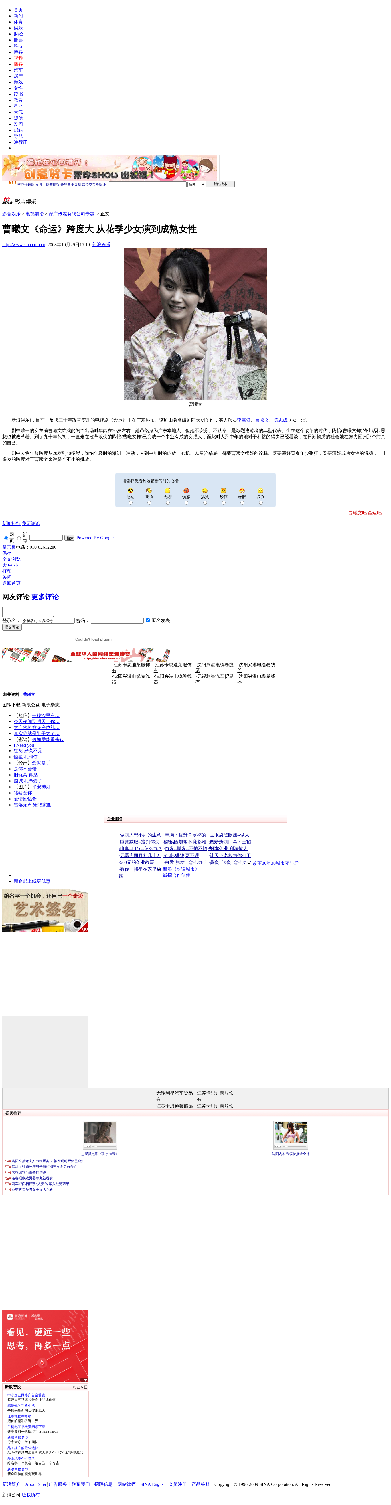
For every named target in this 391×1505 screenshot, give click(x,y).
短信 (18, 118)
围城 (18, 780)
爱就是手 (41, 762)
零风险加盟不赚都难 (185, 841)
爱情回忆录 (25, 798)
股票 (18, 39)
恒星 (18, 756)
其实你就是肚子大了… (37, 733)
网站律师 (126, 1484)
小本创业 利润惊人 (229, 848)
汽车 (18, 70)
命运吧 (375, 512)
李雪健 (244, 420)
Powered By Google (95, 537)
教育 (18, 100)
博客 (18, 52)
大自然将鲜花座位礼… (37, 727)
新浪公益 (31, 704)
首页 (18, 9)
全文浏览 (11, 559)
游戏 (18, 82)
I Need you (24, 745)
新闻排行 (11, 523)
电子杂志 (50, 704)
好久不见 (33, 750)
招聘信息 (103, 1484)
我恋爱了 (33, 780)
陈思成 (280, 420)
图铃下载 (11, 704)
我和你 (31, 756)
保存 (6, 553)
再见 (33, 774)
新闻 (18, 15)
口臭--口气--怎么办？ (141, 848)
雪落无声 (23, 804)
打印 (6, 571)
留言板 (9, 547)
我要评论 (31, 523)
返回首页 (11, 583)
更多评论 (45, 597)
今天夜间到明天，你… (37, 721)
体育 (18, 21)
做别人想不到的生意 (140, 834)
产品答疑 (200, 1484)
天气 (18, 112)
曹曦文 (262, 420)
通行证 (20, 142)
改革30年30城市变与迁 (276, 863)
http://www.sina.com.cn (23, 244)
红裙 (18, 750)
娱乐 (18, 27)
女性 (18, 88)
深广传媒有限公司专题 (71, 213)
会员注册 (178, 1484)
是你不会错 (25, 768)
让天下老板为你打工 (230, 855)
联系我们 (81, 1484)
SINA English (153, 1484)
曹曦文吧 (357, 512)
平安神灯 (41, 786)
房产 (18, 76)
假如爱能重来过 (48, 739)
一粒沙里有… (46, 715)
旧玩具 (20, 774)
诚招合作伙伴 (176, 875)
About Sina (35, 1484)
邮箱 (18, 130)
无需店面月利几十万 (140, 855)
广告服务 (58, 1484)
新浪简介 (11, 1484)
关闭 (6, 577)
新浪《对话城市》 (181, 869)
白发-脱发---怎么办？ (186, 862)
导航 (18, 136)
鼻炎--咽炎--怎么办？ (231, 862)
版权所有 (31, 1494)
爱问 (18, 124)
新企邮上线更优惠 (32, 881)
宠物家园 (42, 804)
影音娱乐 (11, 213)
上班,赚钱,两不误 (182, 855)
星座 (18, 106)
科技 (18, 46)
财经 (18, 33)
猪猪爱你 (23, 792)
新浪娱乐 (101, 244)
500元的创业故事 (137, 862)
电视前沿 (34, 213)
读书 (18, 94)
